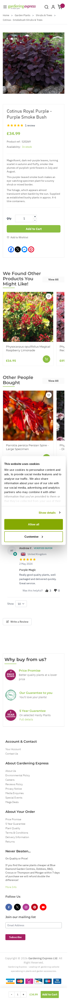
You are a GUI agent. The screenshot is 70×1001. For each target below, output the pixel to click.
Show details (47, 512)
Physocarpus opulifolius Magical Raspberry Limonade (28, 348)
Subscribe (15, 937)
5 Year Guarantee (15, 823)
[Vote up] (47, 590)
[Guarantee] (10, 715)
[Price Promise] (10, 675)
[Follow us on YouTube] (43, 907)
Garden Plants (22, 15)
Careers (10, 779)
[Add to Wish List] (49, 296)
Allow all (33, 524)
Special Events (13, 797)
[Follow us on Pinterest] (34, 907)
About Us (10, 771)
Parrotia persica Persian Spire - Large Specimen (27, 447)
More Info (11, 887)
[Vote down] (55, 590)
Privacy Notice (13, 788)
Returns (10, 841)
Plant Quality (12, 828)
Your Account (13, 749)
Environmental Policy (17, 775)
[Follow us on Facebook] (8, 907)
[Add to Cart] (46, 359)
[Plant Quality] (10, 695)
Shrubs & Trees (44, 15)
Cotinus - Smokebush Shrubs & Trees (22, 20)
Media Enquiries (14, 793)
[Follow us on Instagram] (26, 907)
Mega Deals (12, 802)
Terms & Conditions (16, 832)
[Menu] (5, 7)
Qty (9, 218)
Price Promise (13, 819)
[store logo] (22, 6)
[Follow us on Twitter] (17, 907)
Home (6, 15)
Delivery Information (17, 837)
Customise (31, 536)
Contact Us (11, 753)
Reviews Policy (14, 784)
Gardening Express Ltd (42, 958)
